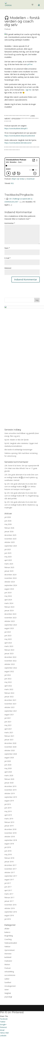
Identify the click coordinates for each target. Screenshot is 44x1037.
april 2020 (8, 772)
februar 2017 (9, 897)
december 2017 (10, 865)
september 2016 (10, 912)
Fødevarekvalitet (10, 943)
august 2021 (9, 714)
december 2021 (10, 700)
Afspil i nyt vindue (18, 179)
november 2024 (10, 578)
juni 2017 (7, 887)
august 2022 (9, 671)
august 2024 (9, 589)
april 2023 (8, 643)
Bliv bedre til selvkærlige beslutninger (18, 449)
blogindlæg (8, 936)
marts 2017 (8, 894)
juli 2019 (7, 804)
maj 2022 (8, 682)
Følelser (7, 946)
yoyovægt (8, 997)
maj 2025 (8, 557)
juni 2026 (7, 521)
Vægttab (7, 993)
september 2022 (10, 668)
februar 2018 (9, 858)
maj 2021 (8, 725)
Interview (7, 954)
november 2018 (10, 833)
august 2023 (9, 628)
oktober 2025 (9, 542)
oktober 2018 (9, 836)
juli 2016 (7, 919)
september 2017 (10, 876)
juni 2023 (7, 635)
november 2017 (10, 869)
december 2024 (10, 574)
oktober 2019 (9, 793)
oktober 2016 (9, 908)
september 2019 (10, 797)
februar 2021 (9, 736)
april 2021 (8, 729)
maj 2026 (8, 524)
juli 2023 (7, 632)
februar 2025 (9, 567)
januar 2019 (8, 826)
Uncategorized (9, 986)
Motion (7, 964)
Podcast (7, 29)
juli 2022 (7, 675)
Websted (7, 268)
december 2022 (10, 657)
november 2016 (10, 905)
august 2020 (9, 757)
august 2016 (9, 915)
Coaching (7, 939)
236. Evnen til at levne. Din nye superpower (20, 465)
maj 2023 (8, 639)
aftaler (6, 928)
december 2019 (10, 786)
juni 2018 (7, 851)
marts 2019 (8, 818)
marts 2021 (8, 732)
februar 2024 (9, 607)
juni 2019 (7, 808)
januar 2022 (8, 696)
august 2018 (9, 844)
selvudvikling (9, 971)
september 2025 (10, 546)
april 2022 (8, 686)
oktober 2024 (9, 582)
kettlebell (7, 957)
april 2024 (8, 600)
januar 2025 (8, 571)
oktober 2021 (9, 707)
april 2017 (8, 890)
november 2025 (10, 539)
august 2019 (9, 801)
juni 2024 (7, 592)
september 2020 (10, 754)
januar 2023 (8, 653)
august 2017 (9, 879)
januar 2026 (8, 531)
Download (30, 179)
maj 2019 (8, 811)
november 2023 (10, 617)
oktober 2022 (9, 664)
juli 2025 (7, 549)
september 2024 (10, 585)
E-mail (7, 258)
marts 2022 (8, 689)
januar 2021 (8, 739)
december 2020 (10, 743)
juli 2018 (7, 847)
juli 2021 (7, 718)
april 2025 (8, 560)
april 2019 (8, 815)
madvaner (8, 961)
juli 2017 (7, 883)
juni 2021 (7, 722)
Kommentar (9, 223)
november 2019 (10, 790)
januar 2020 (8, 783)
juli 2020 (7, 761)
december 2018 (10, 829)
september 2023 (10, 625)
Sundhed (7, 982)
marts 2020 (8, 775)
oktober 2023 (9, 621)
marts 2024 (8, 603)
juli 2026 (7, 517)
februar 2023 (9, 650)
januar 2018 (8, 861)
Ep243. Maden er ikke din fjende (16, 440)
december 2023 (10, 614)
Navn (7, 248)
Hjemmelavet (9, 950)
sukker (6, 979)
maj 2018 (8, 854)
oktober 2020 (9, 750)
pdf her (30, 64)
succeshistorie (9, 975)
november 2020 (10, 747)
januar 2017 (8, 901)
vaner (6, 989)
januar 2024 (8, 610)
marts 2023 (8, 646)
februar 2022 (9, 693)
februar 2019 (9, 822)
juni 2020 (7, 765)
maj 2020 (8, 768)
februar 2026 (9, 528)
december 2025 (10, 535)
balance (7, 932)
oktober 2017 (9, 872)
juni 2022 (7, 679)
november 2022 (10, 661)
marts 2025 (8, 564)
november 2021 (10, 704)
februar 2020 (9, 779)
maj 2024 (8, 596)
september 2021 (10, 711)
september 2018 (10, 840)
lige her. (28, 90)
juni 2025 (7, 553)
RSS (12, 183)
